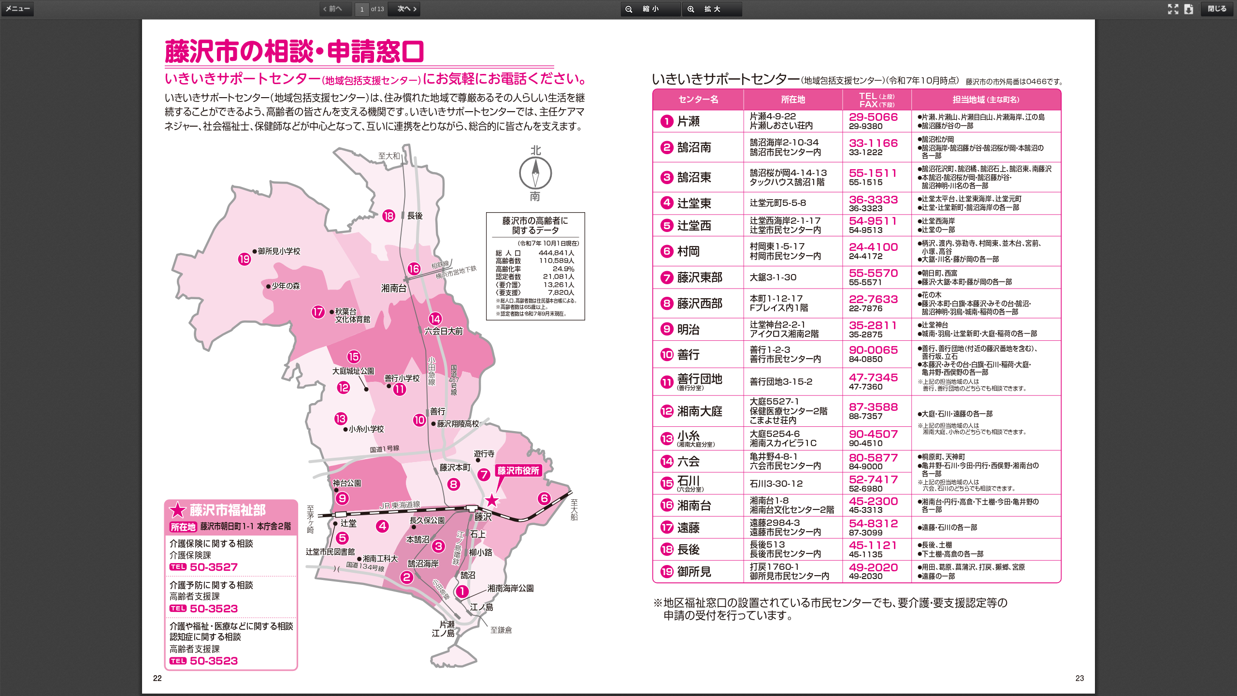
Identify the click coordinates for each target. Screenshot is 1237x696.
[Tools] (19, 8)
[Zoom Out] (650, 8)
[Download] (1189, 8)
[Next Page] (405, 8)
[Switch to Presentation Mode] (1174, 8)
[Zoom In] (712, 8)
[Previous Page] (337, 8)
